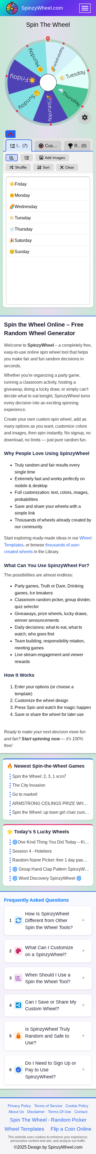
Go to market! (24, 794)
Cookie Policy (77, 1106)
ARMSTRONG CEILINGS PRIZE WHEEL (50, 803)
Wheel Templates (24, 1129)
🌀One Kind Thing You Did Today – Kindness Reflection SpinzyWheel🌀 (50, 842)
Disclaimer (36, 1111)
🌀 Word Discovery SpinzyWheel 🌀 (47, 878)
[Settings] (85, 117)
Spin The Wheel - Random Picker (48, 1120)
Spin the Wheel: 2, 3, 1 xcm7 (39, 776)
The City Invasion (28, 785)
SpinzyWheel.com (42, 8)
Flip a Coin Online (71, 1129)
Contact (80, 1111)
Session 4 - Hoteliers (32, 851)
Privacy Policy (19, 1106)
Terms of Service (48, 1106)
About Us (16, 1111)
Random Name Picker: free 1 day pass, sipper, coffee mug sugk (50, 860)
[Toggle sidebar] (10, 134)
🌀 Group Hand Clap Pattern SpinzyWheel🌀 (50, 869)
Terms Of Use (59, 1111)
